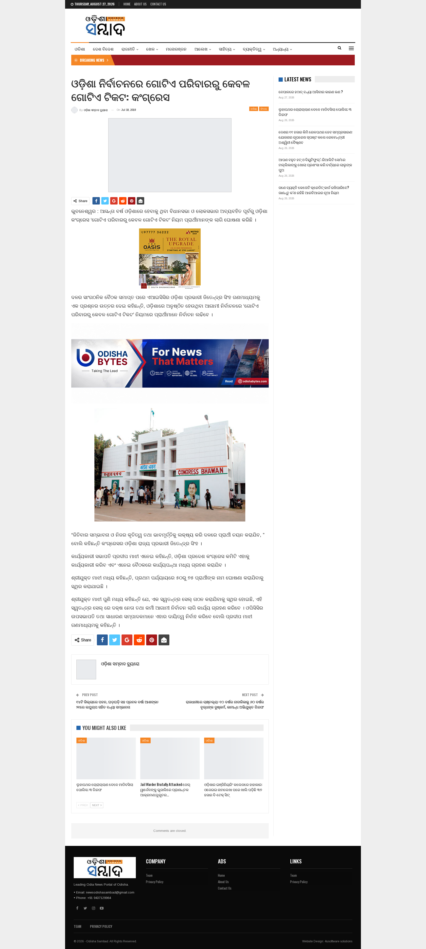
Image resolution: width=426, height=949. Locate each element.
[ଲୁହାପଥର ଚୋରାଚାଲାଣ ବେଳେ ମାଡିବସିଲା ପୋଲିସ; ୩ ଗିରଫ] (106, 758)
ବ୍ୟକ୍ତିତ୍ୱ (252, 49)
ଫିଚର (264, 109)
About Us (140, 3)
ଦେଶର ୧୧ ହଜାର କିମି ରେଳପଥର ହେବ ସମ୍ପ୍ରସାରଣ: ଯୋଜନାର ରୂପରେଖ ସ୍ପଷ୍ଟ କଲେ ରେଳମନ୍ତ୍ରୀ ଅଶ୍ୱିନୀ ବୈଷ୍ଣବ (316, 137)
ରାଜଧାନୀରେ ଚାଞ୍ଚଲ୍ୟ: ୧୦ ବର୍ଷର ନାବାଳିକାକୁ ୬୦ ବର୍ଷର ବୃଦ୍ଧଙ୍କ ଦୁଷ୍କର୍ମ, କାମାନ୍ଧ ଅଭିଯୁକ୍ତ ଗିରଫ (225, 704)
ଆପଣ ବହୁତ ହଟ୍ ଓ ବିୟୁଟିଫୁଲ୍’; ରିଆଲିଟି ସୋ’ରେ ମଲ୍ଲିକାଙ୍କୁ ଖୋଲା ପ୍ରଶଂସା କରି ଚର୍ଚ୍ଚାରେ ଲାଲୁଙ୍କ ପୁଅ (315, 164)
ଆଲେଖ (201, 49)
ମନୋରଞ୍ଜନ (176, 49)
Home (127, 3)
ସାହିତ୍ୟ (225, 49)
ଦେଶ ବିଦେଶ (103, 49)
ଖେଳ (150, 49)
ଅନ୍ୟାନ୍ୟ (280, 49)
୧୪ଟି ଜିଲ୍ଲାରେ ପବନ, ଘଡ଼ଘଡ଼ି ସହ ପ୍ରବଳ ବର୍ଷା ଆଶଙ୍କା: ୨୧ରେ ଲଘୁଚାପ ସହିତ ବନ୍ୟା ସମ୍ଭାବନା (117, 704)
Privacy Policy (154, 881)
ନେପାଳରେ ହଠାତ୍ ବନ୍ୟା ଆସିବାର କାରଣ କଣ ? (311, 91)
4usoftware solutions (338, 941)
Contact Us (158, 3)
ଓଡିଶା (80, 49)
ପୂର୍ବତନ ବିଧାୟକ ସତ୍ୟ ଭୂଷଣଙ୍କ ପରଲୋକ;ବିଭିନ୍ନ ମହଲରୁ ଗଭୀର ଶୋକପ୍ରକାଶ (176, 59)
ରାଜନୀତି (128, 49)
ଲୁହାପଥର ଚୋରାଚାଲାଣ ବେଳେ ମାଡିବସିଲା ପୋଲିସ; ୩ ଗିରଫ (315, 111)
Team (149, 875)
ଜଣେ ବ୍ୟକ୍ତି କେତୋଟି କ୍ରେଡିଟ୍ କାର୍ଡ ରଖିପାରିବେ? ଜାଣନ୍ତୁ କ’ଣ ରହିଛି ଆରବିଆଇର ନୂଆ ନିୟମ (314, 190)
